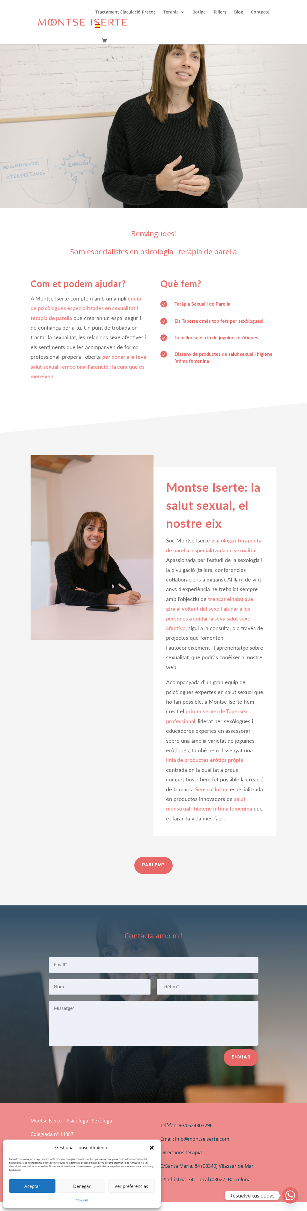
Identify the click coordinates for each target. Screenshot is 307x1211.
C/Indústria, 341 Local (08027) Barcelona (205, 1179)
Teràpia (171, 12)
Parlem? (153, 865)
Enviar (241, 1057)
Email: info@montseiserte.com (194, 1139)
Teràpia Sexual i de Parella (202, 304)
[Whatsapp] (290, 1195)
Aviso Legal (82, 1199)
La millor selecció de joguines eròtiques (216, 337)
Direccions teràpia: (181, 1152)
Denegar (82, 1186)
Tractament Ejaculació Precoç (125, 12)
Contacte (260, 12)
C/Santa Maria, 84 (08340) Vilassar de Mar (207, 1166)
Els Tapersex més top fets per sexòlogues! (219, 321)
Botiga (199, 12)
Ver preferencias (131, 1186)
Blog (238, 12)
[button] (152, 1148)
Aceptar (32, 1186)
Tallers (219, 12)
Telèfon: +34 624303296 (186, 1125)
